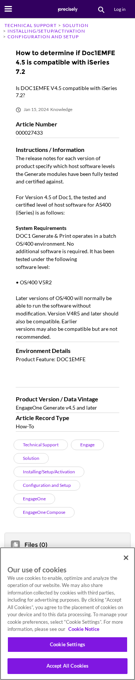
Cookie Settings (67, 644)
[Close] (126, 557)
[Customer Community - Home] (67, 9)
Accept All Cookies (67, 666)
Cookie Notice (83, 629)
